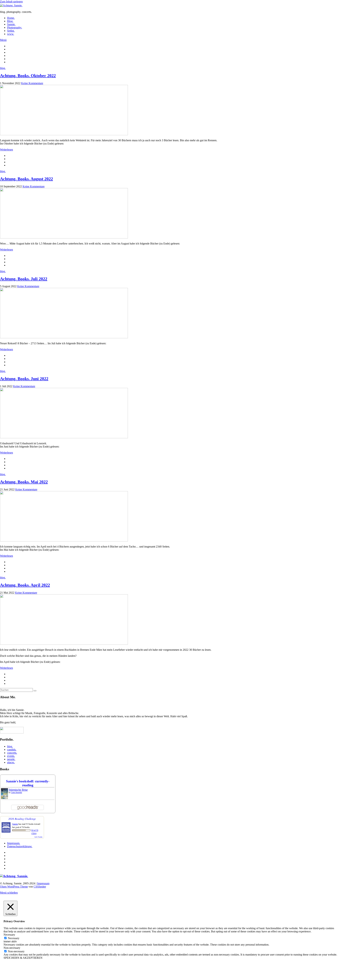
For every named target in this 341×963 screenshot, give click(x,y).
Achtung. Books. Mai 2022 (24, 482)
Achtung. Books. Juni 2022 (24, 378)
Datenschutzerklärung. (19, 846)
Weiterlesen (6, 149)
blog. (3, 68)
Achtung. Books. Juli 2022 (23, 279)
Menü (3, 39)
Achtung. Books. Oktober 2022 (28, 75)
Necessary (13, 938)
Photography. (14, 27)
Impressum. (13, 843)
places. (11, 762)
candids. (11, 749)
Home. (11, 17)
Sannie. (11, 24)
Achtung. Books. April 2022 (25, 585)
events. (11, 755)
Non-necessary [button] (12, 947)
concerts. (12, 752)
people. (11, 759)
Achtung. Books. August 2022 (26, 179)
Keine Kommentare (32, 83)
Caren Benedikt (16, 792)
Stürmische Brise (18, 789)
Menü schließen (9, 892)
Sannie (15, 823)
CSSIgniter (40, 886)
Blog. (10, 21)
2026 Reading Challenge (22, 818)
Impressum (43, 883)
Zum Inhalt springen (11, 1)
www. (10, 33)
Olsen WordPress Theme (14, 886)
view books (38, 837)
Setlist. (11, 30)
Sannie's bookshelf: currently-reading (27, 783)
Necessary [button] (9, 934)
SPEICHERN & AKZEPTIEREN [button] (23, 957)
